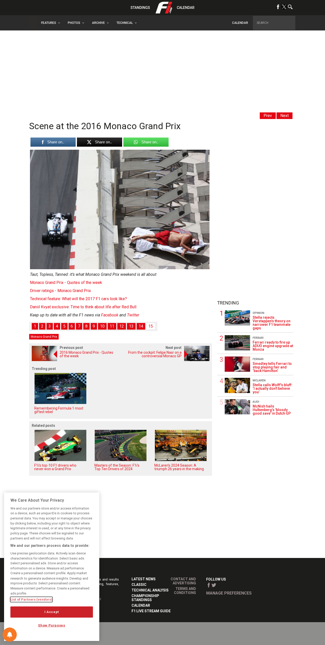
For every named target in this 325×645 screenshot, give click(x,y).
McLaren (259, 380)
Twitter (133, 315)
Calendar (185, 8)
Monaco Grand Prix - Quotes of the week (66, 282)
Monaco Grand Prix (44, 336)
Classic (139, 585)
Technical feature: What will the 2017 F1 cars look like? (78, 298)
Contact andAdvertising (183, 581)
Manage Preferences (229, 593)
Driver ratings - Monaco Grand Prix (60, 290)
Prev (268, 115)
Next (284, 115)
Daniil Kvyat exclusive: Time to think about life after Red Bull (83, 306)
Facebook (109, 315)
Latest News (144, 579)
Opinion (258, 313)
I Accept (51, 612)
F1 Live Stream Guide (151, 611)
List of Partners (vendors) (31, 599)
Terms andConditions (185, 591)
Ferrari (258, 338)
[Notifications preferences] (10, 634)
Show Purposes (51, 625)
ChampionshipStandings (145, 598)
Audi (256, 401)
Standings (140, 8)
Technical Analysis (150, 590)
